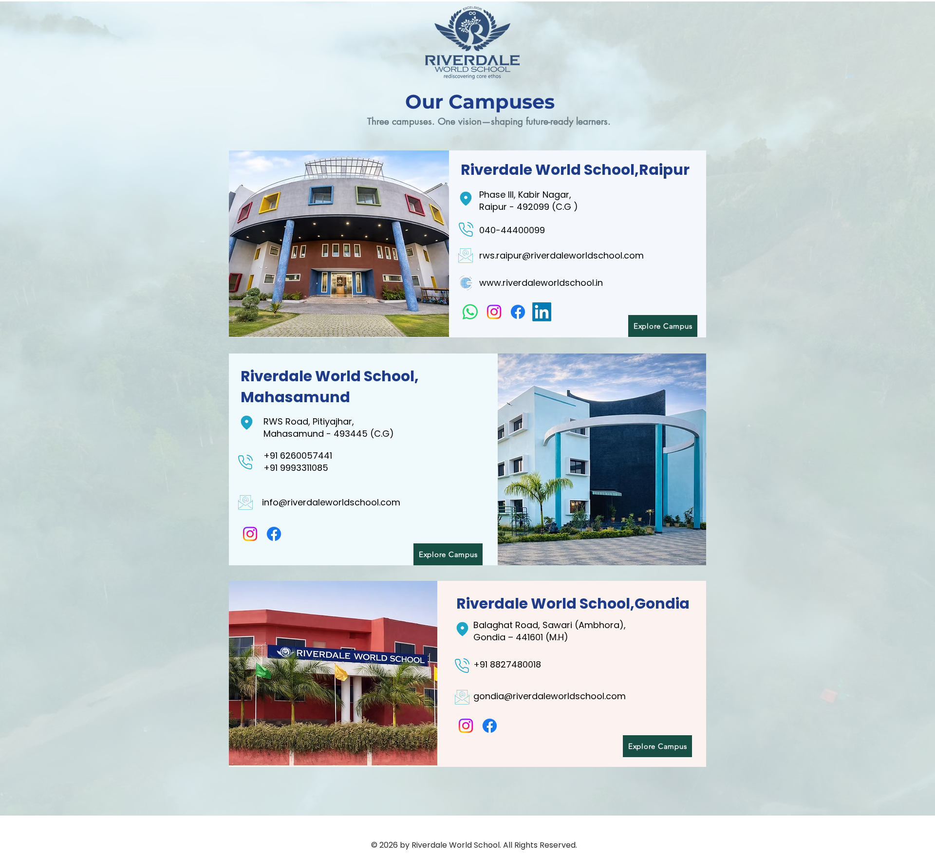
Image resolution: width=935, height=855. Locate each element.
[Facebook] (517, 311)
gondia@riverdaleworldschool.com (549, 696)
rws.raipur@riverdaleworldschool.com (561, 255)
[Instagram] (494, 311)
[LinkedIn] (541, 311)
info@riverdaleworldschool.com (331, 502)
